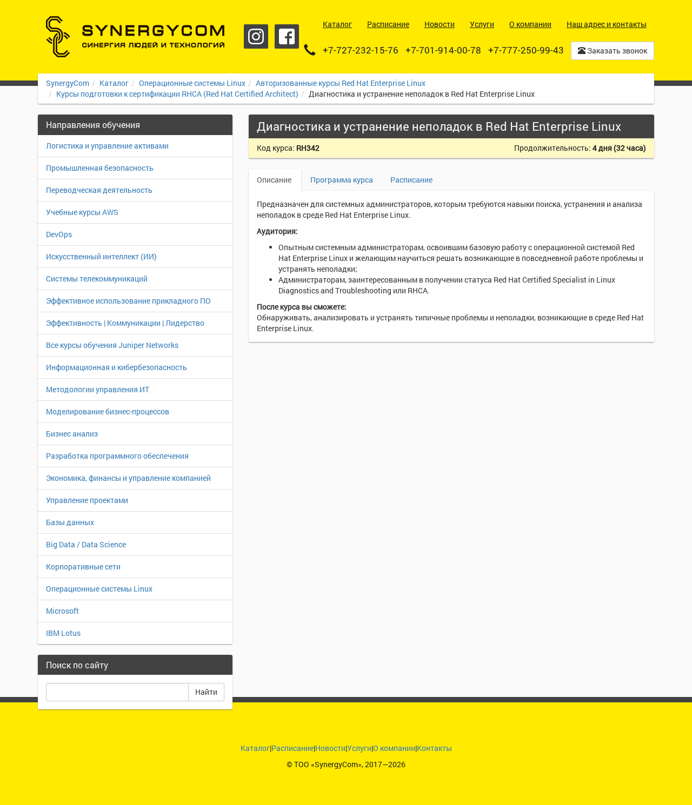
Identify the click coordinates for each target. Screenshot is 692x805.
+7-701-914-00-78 (443, 50)
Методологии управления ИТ (97, 389)
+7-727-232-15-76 (360, 50)
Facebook (287, 36)
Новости (330, 748)
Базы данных (70, 522)
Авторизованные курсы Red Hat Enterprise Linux (340, 83)
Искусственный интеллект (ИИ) (101, 256)
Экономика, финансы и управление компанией (128, 478)
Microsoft (62, 611)
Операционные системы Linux (192, 83)
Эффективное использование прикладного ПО (128, 301)
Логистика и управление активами (107, 145)
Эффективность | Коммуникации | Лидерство (125, 323)
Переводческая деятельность (99, 190)
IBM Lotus (63, 633)
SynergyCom (67, 83)
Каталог (114, 83)
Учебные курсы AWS (82, 212)
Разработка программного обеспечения (117, 456)
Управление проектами (87, 500)
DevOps (59, 234)
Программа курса (341, 180)
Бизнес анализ (72, 433)
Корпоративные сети (83, 566)
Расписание (411, 180)
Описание (275, 180)
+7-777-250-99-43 (526, 50)
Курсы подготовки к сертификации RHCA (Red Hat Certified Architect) (177, 94)
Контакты (434, 748)
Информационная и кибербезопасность (116, 367)
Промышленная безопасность (100, 168)
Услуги (359, 748)
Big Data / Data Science (86, 544)
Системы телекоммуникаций (97, 278)
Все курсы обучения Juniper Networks (112, 345)
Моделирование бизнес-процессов (107, 411)
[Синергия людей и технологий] (135, 36)
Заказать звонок (616, 50)
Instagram (256, 36)
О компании (394, 748)
